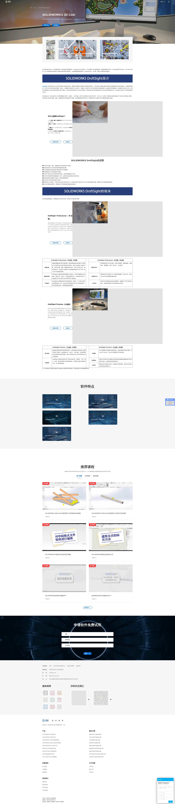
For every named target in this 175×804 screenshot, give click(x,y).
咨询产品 (46, 25)
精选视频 (95, 476)
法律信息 (44, 801)
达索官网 (78, 665)
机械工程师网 (70, 665)
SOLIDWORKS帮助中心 (59, 665)
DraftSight (44, 86)
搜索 (163, 1)
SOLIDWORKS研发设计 (44, 7)
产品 (35, 7)
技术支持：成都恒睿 (60, 801)
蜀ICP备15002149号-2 (51, 799)
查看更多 (87, 607)
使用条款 (48, 801)
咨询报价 (56, 25)
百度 (50, 665)
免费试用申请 (55, 141)
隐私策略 (53, 801)
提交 (87, 653)
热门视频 (79, 476)
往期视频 (87, 476)
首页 (31, 7)
